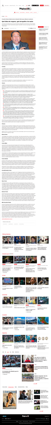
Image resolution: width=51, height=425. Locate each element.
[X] (7, 418)
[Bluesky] (8, 418)
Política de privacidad (25, 421)
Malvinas (31, 12)
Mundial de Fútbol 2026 (12, 5)
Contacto (20, 421)
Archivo (17, 421)
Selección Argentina (22, 12)
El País (17, 5)
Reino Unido (35, 12)
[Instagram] (6, 418)
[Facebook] (5, 418)
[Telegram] (10, 418)
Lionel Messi (17, 12)
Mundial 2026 (27, 12)
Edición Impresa (7, 5)
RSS (48, 416)
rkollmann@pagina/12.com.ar (7, 218)
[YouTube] (9, 418)
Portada (3, 16)
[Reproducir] (32, 5)
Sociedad (23, 5)
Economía (20, 5)
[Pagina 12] (25, 9)
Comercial (46, 416)
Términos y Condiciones (32, 421)
